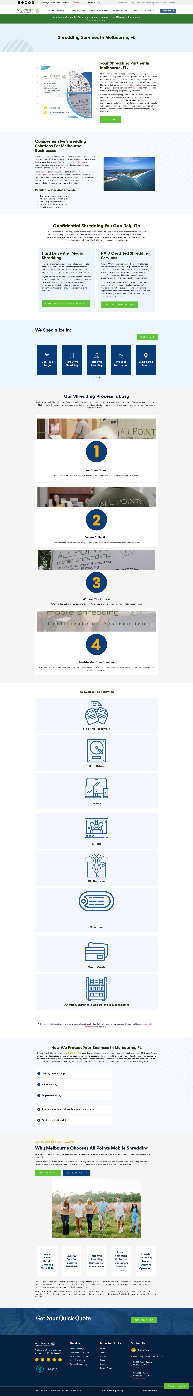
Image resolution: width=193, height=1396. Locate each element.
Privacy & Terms (150, 1390)
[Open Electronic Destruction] (110, 10)
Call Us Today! (144, 1350)
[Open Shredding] (66, 10)
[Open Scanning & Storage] (87, 10)
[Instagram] (22, 2)
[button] (110, 119)
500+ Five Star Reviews (90, 3)
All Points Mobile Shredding (121, 1291)
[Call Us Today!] (133, 1350)
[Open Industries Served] (129, 10)
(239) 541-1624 (139, 1378)
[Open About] (53, 10)
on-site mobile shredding (138, 85)
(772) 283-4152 (139, 1367)
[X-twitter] (29, 2)
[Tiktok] (33, 2)
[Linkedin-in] (26, 2)
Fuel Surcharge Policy (112, 1390)
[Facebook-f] (19, 2)
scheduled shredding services (75, 162)
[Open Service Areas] (145, 10)
